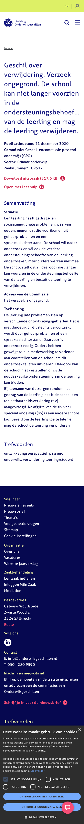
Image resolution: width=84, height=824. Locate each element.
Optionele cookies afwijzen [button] (42, 807)
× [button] (79, 729)
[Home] (22, 22)
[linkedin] (7, 642)
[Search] (66, 22)
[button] (42, 817)
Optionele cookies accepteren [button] (42, 796)
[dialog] (42, 775)
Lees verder (37, 771)
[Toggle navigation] (77, 22)
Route (9, 624)
